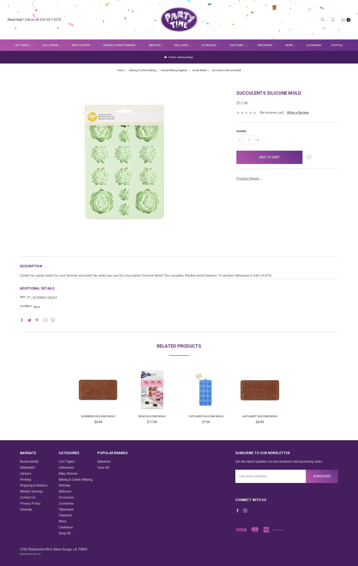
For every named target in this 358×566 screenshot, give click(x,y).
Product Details (248, 179)
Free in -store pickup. (181, 57)
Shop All (337, 45)
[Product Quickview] (98, 385)
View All (103, 467)
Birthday (155, 45)
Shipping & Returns (33, 485)
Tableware (265, 45)
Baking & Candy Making (119, 45)
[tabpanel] (98, 397)
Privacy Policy (30, 503)
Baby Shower (81, 45)
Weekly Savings (31, 491)
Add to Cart (98, 401)
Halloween (50, 45)
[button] (309, 157)
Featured (65, 515)
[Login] (332, 19)
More (287, 45)
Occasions (209, 45)
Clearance (313, 45)
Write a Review (298, 113)
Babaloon (104, 461)
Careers (25, 474)
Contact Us (28, 497)
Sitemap (26, 509)
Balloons (181, 45)
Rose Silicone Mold (152, 416)
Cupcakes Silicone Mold (206, 416)
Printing (25, 480)
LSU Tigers (22, 45)
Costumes (237, 45)
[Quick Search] (322, 19)
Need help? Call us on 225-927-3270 (34, 20)
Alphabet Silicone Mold (259, 416)
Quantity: (241, 131)
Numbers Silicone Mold (98, 416)
